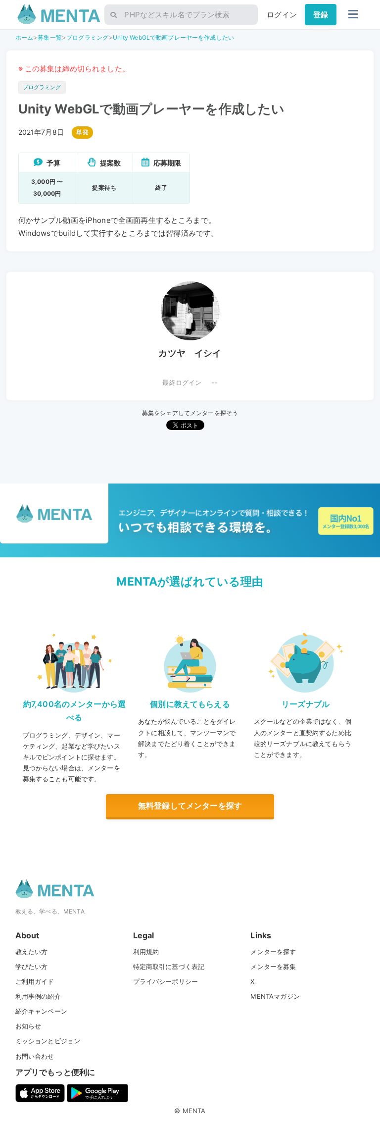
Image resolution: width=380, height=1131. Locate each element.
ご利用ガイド (34, 981)
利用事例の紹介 (38, 996)
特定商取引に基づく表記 (169, 966)
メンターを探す (273, 952)
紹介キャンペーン (41, 1011)
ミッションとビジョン (48, 1041)
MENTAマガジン (274, 996)
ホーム (24, 37)
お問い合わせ (34, 1056)
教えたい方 (31, 952)
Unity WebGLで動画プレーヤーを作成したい (173, 37)
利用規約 (146, 952)
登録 (320, 14)
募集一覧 (50, 37)
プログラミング (87, 37)
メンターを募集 (273, 966)
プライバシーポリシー (165, 981)
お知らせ (28, 1026)
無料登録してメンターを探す (190, 805)
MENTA (194, 1111)
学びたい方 (31, 966)
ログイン (282, 14)
